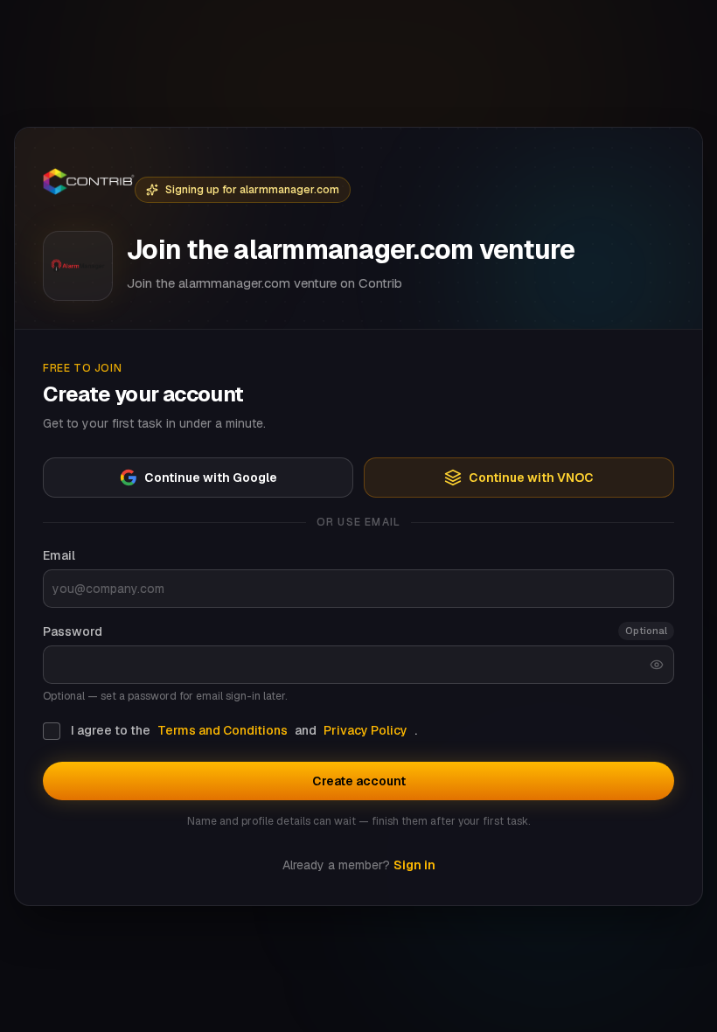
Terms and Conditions (222, 730)
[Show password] (657, 665)
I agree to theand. (244, 730)
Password (72, 631)
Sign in (414, 865)
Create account (359, 781)
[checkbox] (51, 731)
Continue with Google (210, 477)
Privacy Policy (365, 730)
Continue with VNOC (531, 477)
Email (59, 555)
